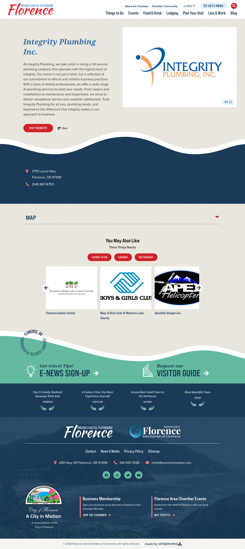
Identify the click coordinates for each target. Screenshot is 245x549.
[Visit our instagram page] (117, 475)
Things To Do (99, 257)
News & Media (110, 451)
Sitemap (154, 451)
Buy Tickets (162, 515)
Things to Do (115, 13)
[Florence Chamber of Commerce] (30, 9)
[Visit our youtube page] (139, 475)
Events (133, 13)
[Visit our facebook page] (106, 475)
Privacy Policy (134, 451)
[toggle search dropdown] (234, 6)
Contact (91, 451)
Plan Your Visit (193, 13)
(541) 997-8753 (43, 184)
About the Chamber (136, 6)
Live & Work (217, 13)
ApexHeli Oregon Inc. (168, 313)
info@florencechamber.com (171, 462)
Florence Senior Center (60, 313)
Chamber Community (165, 6)
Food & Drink (152, 13)
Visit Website (38, 128)
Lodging (172, 13)
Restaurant (146, 257)
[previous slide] (46, 287)
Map (31, 217)
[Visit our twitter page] (128, 475)
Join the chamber (95, 515)
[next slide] (198, 287)
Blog (233, 13)
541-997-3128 (129, 462)
